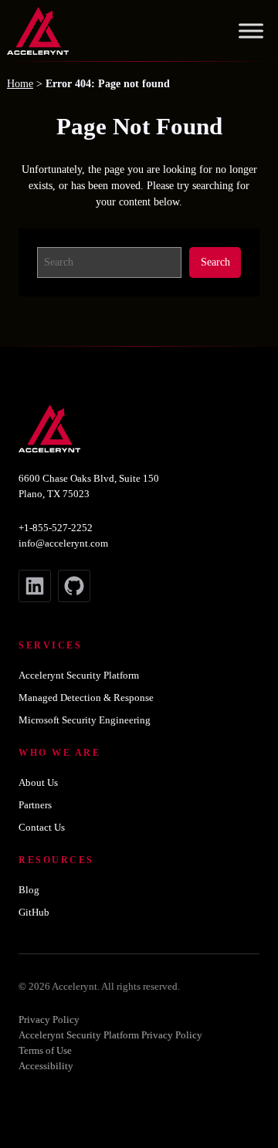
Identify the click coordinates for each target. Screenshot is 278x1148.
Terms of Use (45, 1050)
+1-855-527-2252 (56, 527)
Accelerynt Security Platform (79, 675)
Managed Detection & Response (86, 697)
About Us (38, 782)
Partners (35, 805)
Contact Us (42, 827)
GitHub (34, 912)
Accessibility (46, 1066)
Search (215, 262)
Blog (29, 890)
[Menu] (251, 31)
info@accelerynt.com (63, 543)
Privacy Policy (49, 1019)
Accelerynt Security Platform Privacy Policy (110, 1035)
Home (20, 84)
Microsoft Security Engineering (85, 720)
